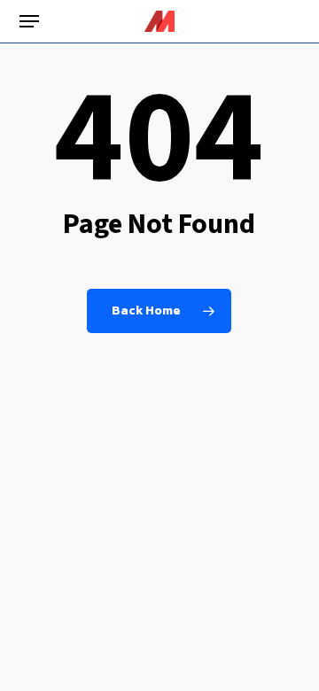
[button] (29, 21)
